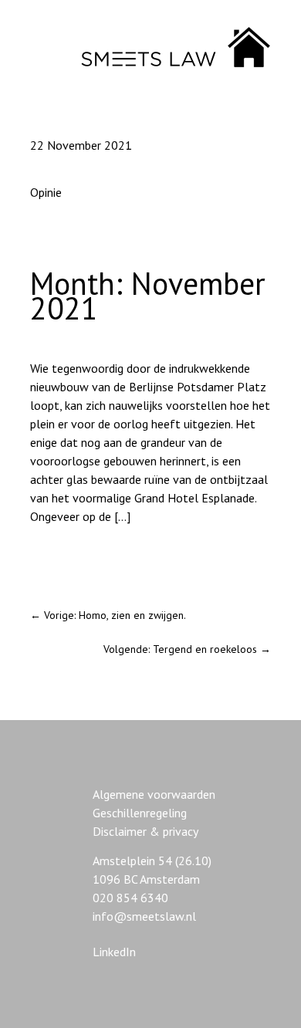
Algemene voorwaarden (154, 794)
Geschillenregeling (140, 812)
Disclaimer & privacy (145, 831)
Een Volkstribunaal (78, 558)
